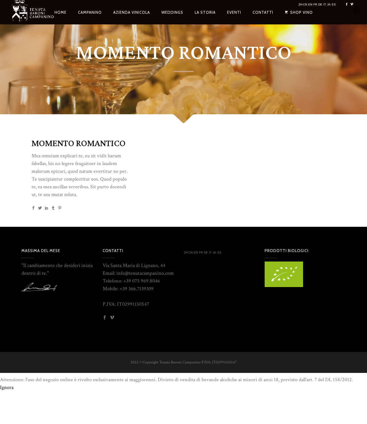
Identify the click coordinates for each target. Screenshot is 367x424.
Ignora (6, 387)
